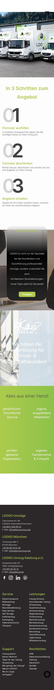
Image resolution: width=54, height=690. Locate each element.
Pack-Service (8, 611)
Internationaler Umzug (39, 602)
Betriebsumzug (36, 622)
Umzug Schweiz (36, 599)
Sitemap (33, 668)
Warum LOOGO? (9, 668)
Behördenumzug (37, 619)
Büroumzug (34, 631)
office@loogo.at (16, 572)
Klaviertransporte (10, 599)
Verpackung (7, 662)
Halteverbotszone (10, 622)
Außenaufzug (8, 616)
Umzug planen (9, 654)
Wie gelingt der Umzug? (13, 665)
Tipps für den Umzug (12, 659)
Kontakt (32, 665)
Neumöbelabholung (11, 608)
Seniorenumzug (36, 611)
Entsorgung (7, 619)
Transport (27, 294)
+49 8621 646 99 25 (11, 526)
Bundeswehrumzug (38, 628)
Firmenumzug (35, 616)
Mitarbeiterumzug (37, 640)
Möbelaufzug (8, 602)
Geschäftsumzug (37, 634)
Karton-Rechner (9, 656)
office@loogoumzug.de (20, 529)
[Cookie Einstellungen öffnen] (47, 675)
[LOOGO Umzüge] (26, 7)
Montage (6, 605)
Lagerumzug (35, 637)
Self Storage (8, 613)
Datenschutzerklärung (39, 656)
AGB (31, 654)
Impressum (34, 662)
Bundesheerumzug (38, 625)
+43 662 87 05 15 (10, 569)
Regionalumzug (36, 613)
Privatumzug (35, 605)
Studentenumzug (37, 608)
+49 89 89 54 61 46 (11, 548)
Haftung (33, 659)
